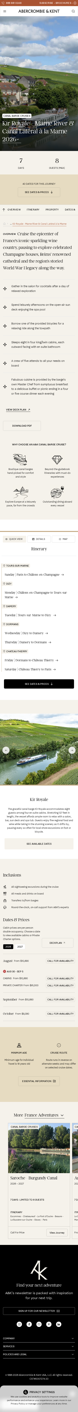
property (52, 209)
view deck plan (16, 409)
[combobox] (11, 139)
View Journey (57, 1232)
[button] (4, 11)
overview (14, 209)
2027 (20, 946)
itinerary (33, 209)
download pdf (22, 425)
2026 (8, 946)
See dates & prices (37, 192)
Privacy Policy (18, 1403)
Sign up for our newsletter (36, 1311)
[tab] (14, 539)
